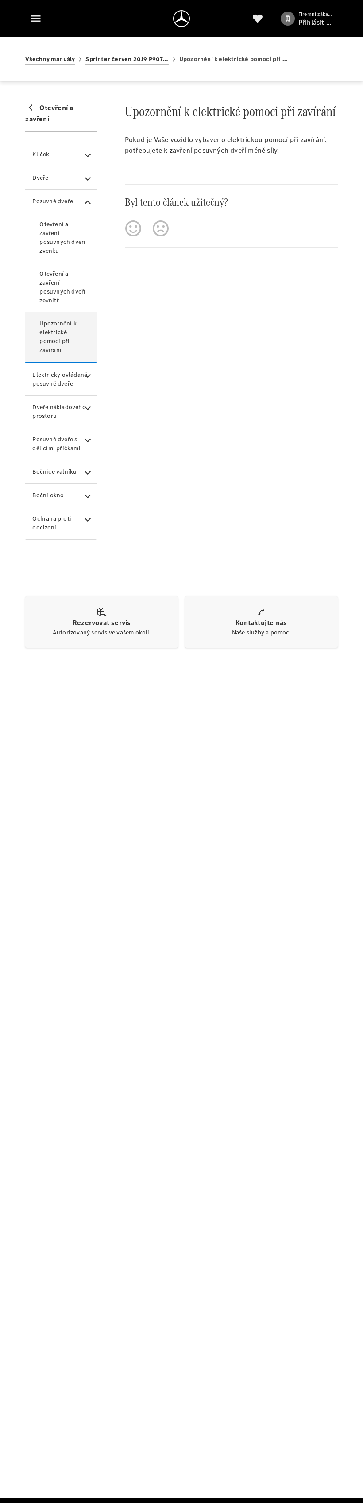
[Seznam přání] (258, 19)
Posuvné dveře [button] (52, 201)
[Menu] (35, 19)
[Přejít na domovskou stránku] (181, 18)
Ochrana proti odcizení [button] (51, 523)
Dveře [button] (40, 178)
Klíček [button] (40, 154)
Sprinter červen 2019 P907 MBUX (126, 59)
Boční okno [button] (48, 495)
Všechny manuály (50, 59)
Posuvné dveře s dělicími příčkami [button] (56, 443)
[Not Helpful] (160, 228)
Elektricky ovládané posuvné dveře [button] (59, 379)
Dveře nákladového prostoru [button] (58, 411)
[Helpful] (133, 228)
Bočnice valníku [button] (54, 472)
